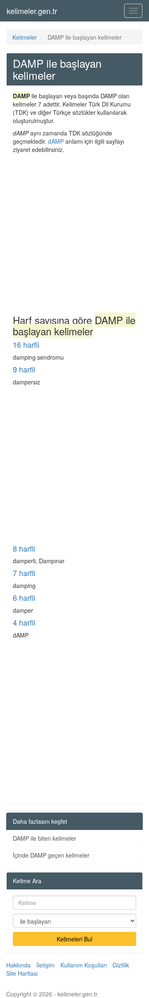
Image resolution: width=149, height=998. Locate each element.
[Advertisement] (74, 232)
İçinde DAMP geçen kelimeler (51, 855)
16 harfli (26, 344)
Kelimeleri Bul (74, 939)
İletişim (45, 965)
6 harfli (24, 597)
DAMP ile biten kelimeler (44, 838)
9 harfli (24, 369)
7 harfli (24, 572)
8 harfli (24, 548)
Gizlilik (121, 965)
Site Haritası (22, 973)
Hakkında (18, 965)
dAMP (56, 141)
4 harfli (24, 622)
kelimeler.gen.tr (32, 10)
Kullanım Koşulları (83, 965)
